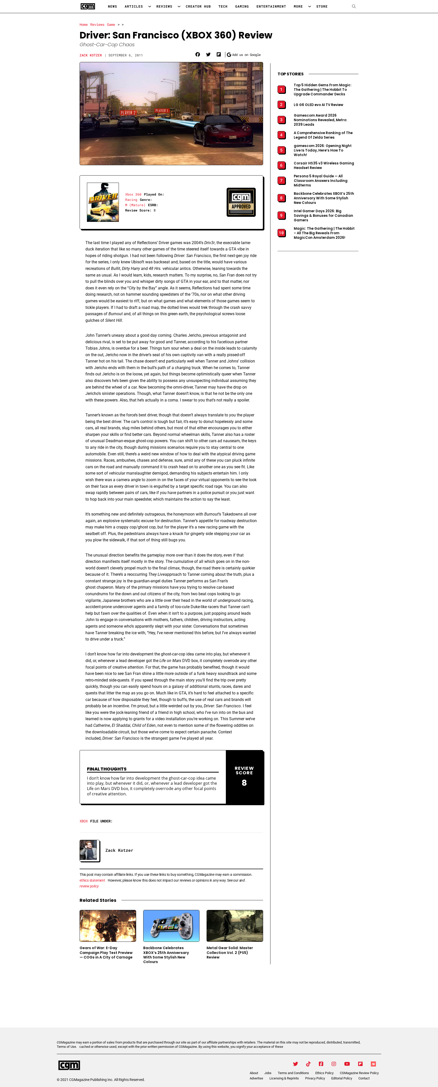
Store (322, 6)
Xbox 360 (133, 194)
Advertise (256, 1078)
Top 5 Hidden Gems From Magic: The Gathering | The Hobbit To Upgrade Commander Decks (323, 90)
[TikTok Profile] (308, 1064)
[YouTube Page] (347, 1064)
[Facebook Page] (321, 1064)
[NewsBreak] (373, 1064)
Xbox (84, 821)
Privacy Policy (315, 1078)
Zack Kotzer (91, 55)
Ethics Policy (324, 1073)
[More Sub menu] (309, 6)
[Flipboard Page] (360, 1064)
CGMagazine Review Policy (359, 1073)
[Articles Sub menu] (149, 6)
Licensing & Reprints (284, 1078)
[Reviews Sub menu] (179, 6)
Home (84, 24)
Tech (223, 6)
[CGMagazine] (99, 1065)
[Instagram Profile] (334, 1064)
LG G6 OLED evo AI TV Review (318, 105)
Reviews (164, 6)
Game (111, 24)
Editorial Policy (341, 1078)
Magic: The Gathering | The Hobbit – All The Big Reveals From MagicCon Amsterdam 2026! (324, 233)
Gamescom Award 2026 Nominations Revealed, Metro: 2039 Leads (320, 120)
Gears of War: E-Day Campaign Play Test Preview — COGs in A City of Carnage (106, 953)
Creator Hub (198, 6)
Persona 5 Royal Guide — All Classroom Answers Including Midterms (321, 181)
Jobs (267, 1073)
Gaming (242, 6)
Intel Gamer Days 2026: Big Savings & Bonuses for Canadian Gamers (323, 216)
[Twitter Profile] (295, 1064)
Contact (364, 1078)
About (254, 1073)
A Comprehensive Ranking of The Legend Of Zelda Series (323, 135)
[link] (198, 55)
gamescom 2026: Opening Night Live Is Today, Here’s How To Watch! (323, 150)
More (298, 6)
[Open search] (354, 6)
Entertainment (271, 6)
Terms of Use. (67, 1047)
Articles (134, 6)
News (112, 6)
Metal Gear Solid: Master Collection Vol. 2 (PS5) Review (230, 953)
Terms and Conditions (293, 1073)
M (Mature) (135, 205)
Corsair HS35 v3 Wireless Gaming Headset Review (324, 165)
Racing (131, 199)
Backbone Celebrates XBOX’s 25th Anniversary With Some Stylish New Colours (166, 955)
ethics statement (92, 880)
